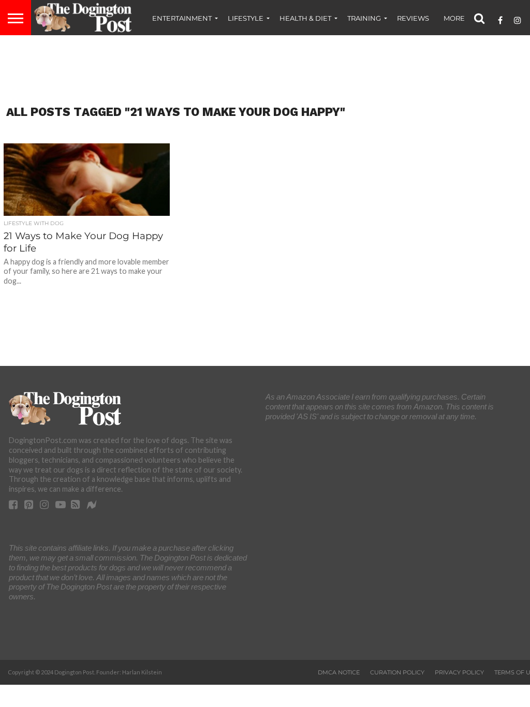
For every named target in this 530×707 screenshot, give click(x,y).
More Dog (463, 18)
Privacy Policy (459, 672)
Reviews (413, 18)
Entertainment (182, 18)
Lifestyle (245, 18)
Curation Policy (397, 672)
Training (364, 18)
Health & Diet (305, 18)
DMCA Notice (339, 672)
